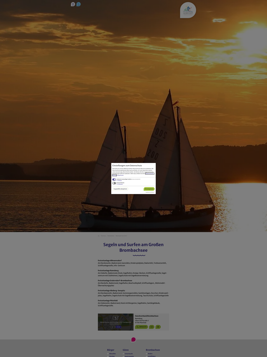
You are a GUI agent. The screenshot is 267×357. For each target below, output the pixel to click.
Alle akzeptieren (149, 189)
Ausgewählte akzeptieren (120, 189)
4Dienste (120, 184)
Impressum (120, 175)
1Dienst (119, 180)
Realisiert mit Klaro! (150, 192)
